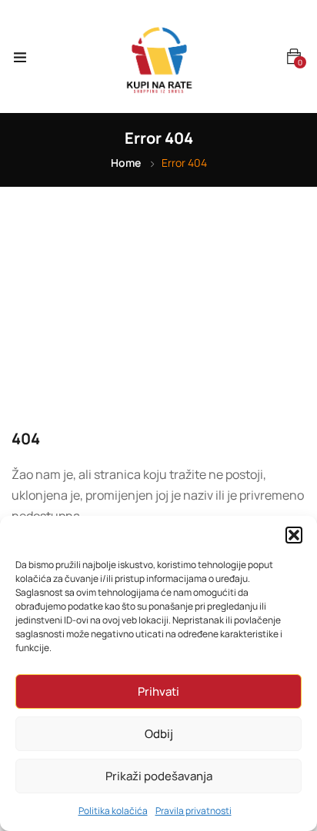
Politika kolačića (113, 810)
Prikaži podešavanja (158, 776)
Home (126, 162)
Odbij (159, 734)
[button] (294, 535)
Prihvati (158, 691)
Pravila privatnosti (193, 810)
